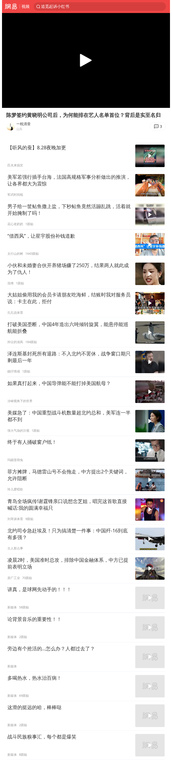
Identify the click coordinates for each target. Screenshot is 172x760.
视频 (26, 6)
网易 (11, 6)
